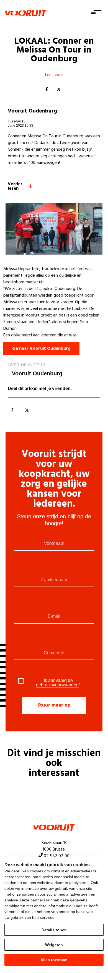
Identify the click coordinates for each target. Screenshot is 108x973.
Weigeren (54, 945)
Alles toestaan (54, 960)
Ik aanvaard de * (58, 682)
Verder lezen (15, 186)
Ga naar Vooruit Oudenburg (41, 348)
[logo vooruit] (26, 13)
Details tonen (54, 930)
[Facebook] (46, 89)
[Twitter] (59, 89)
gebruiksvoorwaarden (57, 684)
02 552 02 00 (57, 856)
